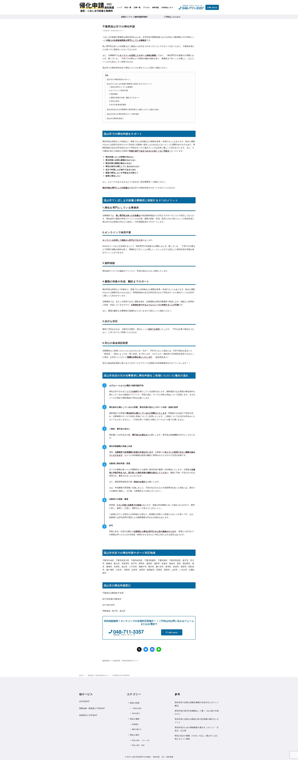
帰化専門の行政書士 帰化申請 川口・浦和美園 (154, 756)
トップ (119, 7)
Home (81, 675)
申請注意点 (136, 713)
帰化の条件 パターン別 (140, 740)
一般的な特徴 (136, 708)
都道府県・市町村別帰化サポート (114, 30)
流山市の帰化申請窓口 (115, 118)
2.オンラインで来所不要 (118, 90)
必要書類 (135, 724)
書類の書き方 (136, 729)
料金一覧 (128, 7)
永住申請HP (84, 701)
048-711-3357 (193, 8)
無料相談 (155, 7)
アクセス (146, 7)
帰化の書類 (134, 718)
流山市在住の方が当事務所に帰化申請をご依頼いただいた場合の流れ (133, 109)
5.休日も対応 (114, 101)
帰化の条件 (134, 734)
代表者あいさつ (167, 7)
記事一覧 (137, 7)
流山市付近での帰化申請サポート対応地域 (123, 114)
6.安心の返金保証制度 (117, 104)
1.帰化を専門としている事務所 (121, 87)
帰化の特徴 (134, 702)
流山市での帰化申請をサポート (118, 79)
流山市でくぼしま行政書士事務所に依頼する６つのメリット (129, 83)
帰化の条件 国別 (138, 745)
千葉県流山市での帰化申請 (121, 675)
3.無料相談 (113, 94)
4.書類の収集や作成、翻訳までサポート (124, 97)
